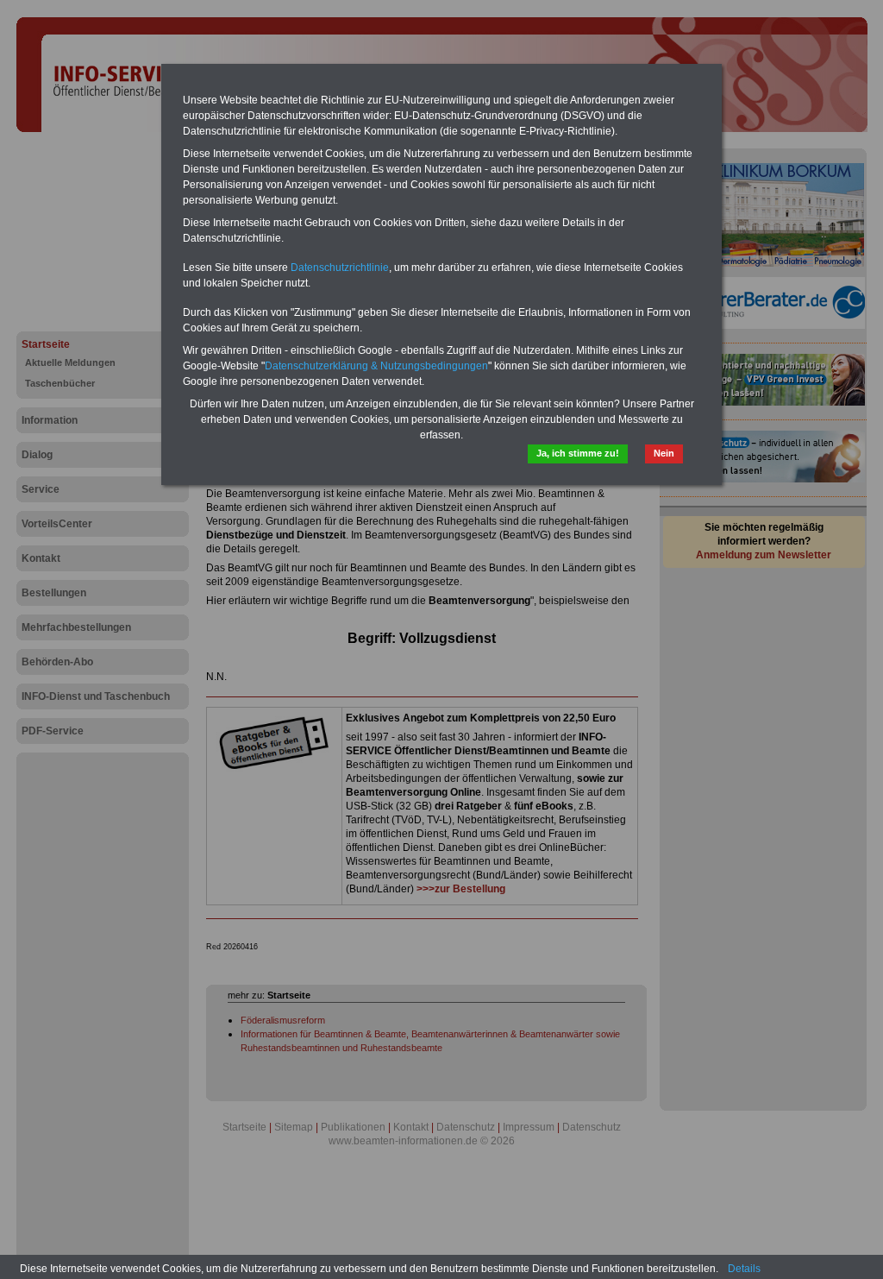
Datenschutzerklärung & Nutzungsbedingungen (376, 366)
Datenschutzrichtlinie (340, 267)
